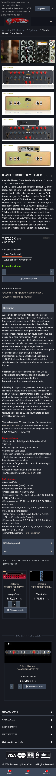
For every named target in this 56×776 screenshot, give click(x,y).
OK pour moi (42, 9)
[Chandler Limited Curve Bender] (28, 87)
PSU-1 (29, 473)
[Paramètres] (51, 21)
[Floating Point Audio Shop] (17, 21)
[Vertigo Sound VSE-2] (14, 576)
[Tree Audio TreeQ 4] (41, 576)
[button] (28, 308)
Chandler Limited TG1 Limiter (32, 669)
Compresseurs (33, 666)
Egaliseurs (14, 584)
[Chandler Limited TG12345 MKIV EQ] (47, 176)
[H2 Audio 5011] (51, 176)
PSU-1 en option (32, 533)
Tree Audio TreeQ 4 (41, 587)
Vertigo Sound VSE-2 (14, 588)
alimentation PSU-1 (12, 425)
